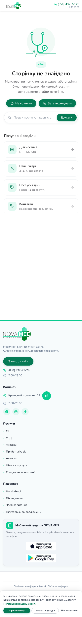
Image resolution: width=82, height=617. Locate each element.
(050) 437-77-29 (68, 4)
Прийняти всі (19, 610)
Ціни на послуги (16, 465)
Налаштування (69, 610)
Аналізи (11, 445)
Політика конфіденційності (30, 586)
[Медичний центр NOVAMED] (14, 6)
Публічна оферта (58, 586)
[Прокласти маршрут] (46, 395)
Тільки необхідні (47, 610)
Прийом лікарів (16, 452)
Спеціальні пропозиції (20, 472)
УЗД (9, 438)
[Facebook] (6, 411)
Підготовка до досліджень (23, 512)
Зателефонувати (60, 103)
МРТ (9, 431)
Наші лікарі (13, 491)
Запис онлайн (18, 361)
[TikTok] (25, 411)
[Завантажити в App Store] (41, 546)
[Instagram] (16, 411)
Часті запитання (16, 505)
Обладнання (14, 498)
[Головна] (17, 334)
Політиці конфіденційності (19, 603)
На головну (23, 103)
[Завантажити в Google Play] (41, 558)
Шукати (66, 118)
